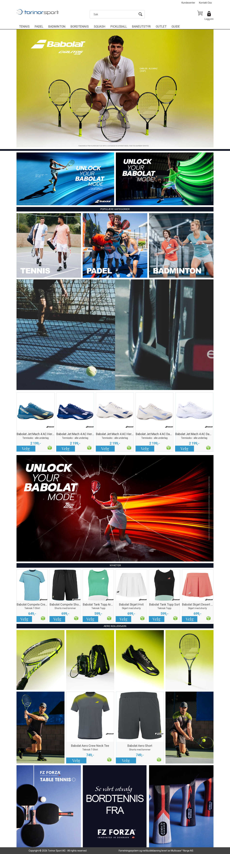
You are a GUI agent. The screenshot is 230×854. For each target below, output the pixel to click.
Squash (99, 26)
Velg (26, 448)
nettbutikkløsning (151, 850)
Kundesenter (188, 2)
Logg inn (209, 19)
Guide (176, 26)
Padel (39, 26)
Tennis (24, 26)
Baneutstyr (141, 26)
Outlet (161, 26)
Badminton (56, 26)
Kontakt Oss (205, 2)
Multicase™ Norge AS (182, 850)
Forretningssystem (129, 850)
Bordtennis (80, 26)
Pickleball (118, 26)
